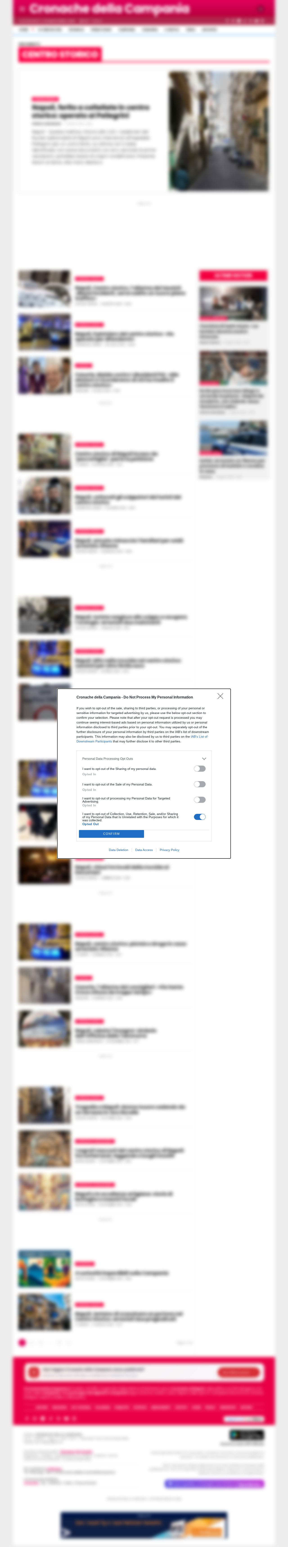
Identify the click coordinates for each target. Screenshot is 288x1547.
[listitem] (144, 758)
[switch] (200, 769)
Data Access (144, 850)
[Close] (222, 697)
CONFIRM (111, 833)
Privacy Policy (169, 850)
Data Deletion (118, 850)
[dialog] (144, 773)
